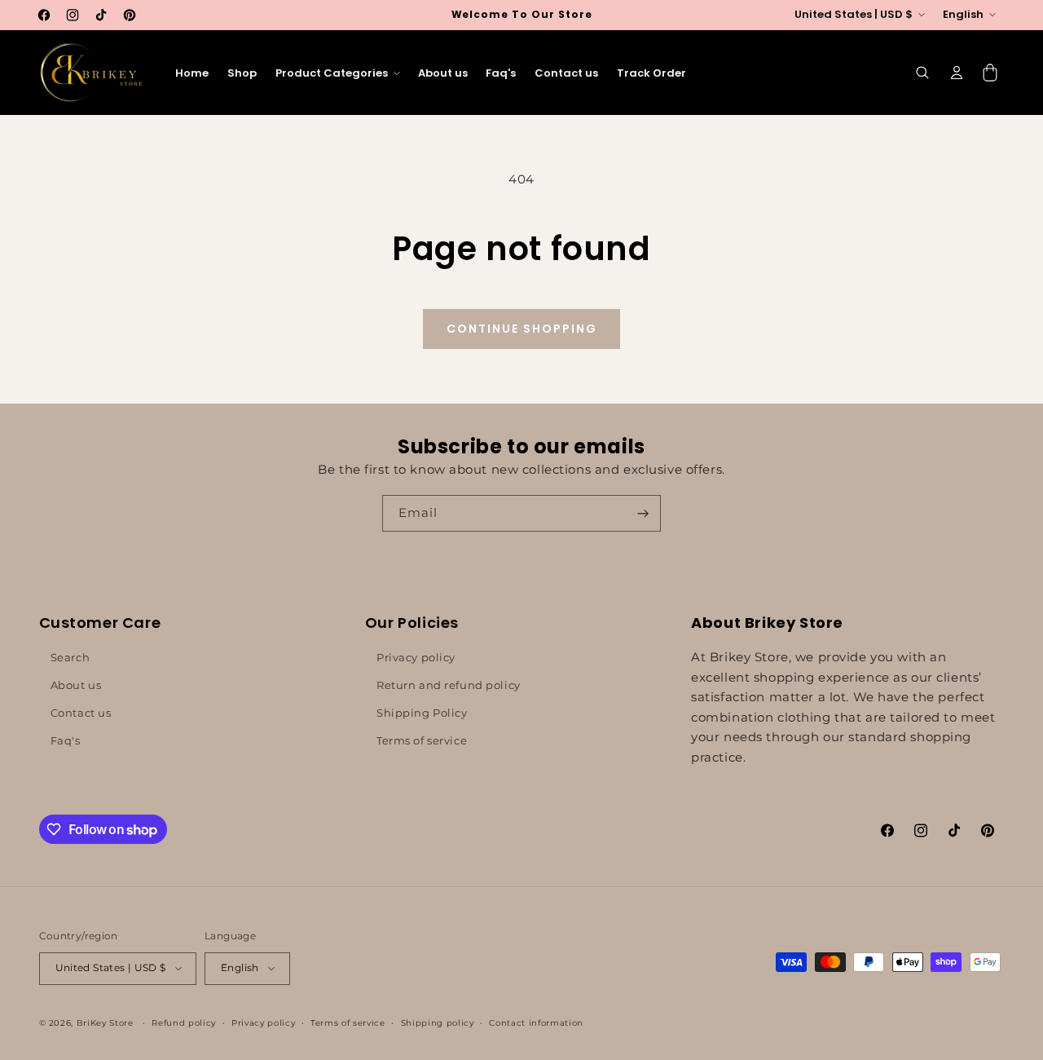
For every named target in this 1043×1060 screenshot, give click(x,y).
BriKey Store (105, 1022)
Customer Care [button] (100, 622)
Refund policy (184, 1022)
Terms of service (421, 740)
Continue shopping (522, 328)
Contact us (81, 712)
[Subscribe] (643, 513)
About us (76, 684)
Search (70, 657)
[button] (337, 72)
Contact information (536, 1022)
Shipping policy (437, 1022)
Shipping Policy (422, 712)
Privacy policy (415, 657)
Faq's (66, 740)
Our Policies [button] (412, 622)
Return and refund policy (448, 684)
